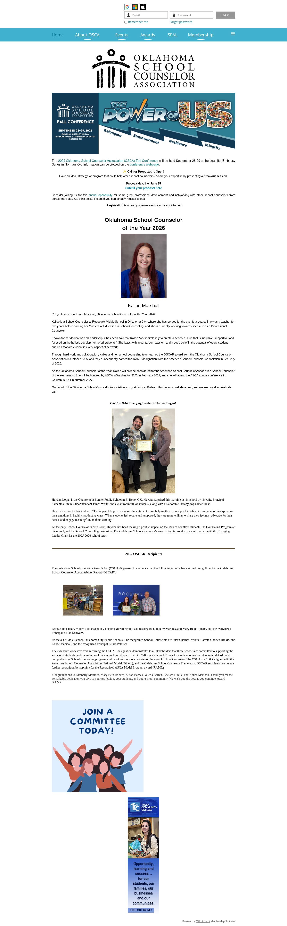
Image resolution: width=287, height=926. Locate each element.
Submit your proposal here (143, 188)
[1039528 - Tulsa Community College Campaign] (143, 913)
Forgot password (181, 22)
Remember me (138, 22)
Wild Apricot (203, 921)
